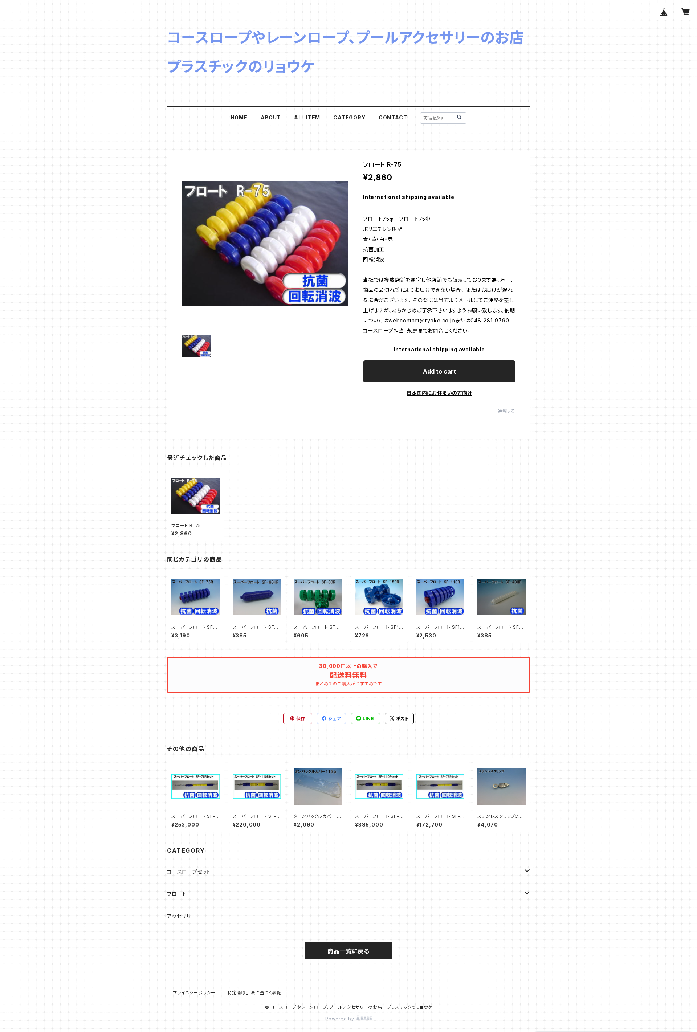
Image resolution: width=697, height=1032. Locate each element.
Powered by (340, 1018)
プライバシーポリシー (194, 992)
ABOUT (271, 117)
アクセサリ (179, 916)
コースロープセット (189, 872)
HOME (239, 117)
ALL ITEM (307, 117)
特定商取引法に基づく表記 (254, 992)
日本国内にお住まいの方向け (439, 393)
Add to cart (439, 371)
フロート (177, 894)
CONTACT (393, 117)
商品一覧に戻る (348, 951)
